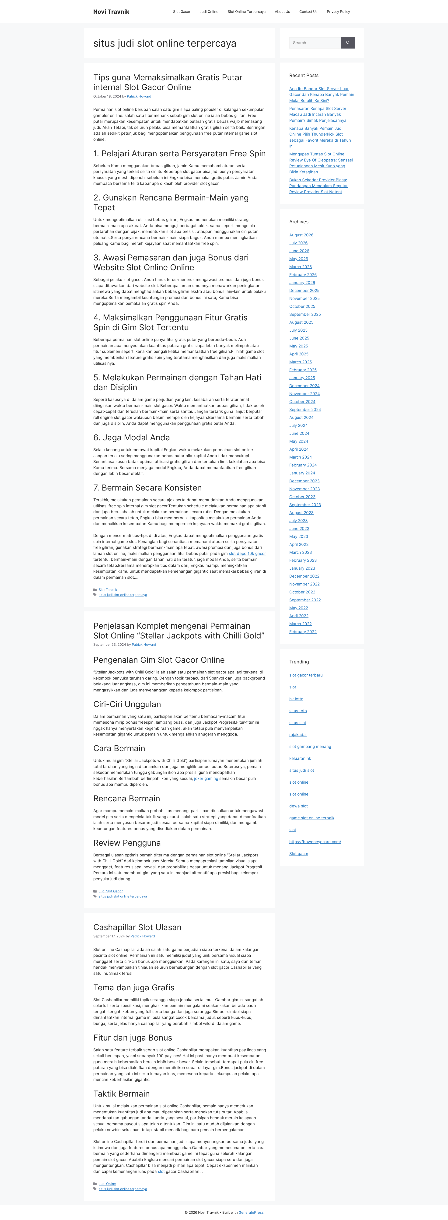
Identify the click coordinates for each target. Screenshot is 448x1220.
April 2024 (299, 449)
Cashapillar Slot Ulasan (137, 927)
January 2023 (302, 568)
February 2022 (303, 631)
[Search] (348, 43)
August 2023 (301, 512)
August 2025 (301, 322)
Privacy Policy (338, 11)
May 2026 (298, 258)
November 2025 (304, 298)
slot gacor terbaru (306, 675)
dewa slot (298, 806)
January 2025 (302, 377)
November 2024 (304, 393)
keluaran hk (300, 758)
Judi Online (209, 11)
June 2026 (299, 251)
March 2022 (300, 623)
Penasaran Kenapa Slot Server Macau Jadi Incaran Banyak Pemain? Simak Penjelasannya (317, 114)
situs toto (298, 710)
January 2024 (302, 473)
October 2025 (302, 306)
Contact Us (308, 11)
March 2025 (300, 362)
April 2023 (299, 544)
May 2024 (298, 441)
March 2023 (300, 552)
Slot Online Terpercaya (247, 11)
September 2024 (305, 409)
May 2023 (298, 536)
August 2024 (301, 417)
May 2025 (298, 346)
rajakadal (298, 734)
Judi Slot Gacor (111, 891)
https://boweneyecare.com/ (315, 841)
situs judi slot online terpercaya (123, 595)
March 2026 (300, 266)
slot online (298, 782)
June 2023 (299, 528)
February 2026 (303, 274)
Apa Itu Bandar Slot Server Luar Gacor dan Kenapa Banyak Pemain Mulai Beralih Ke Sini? (321, 94)
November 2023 (304, 489)
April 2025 (298, 354)
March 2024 (300, 457)
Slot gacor (298, 853)
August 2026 (301, 235)
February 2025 (303, 370)
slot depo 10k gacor (247, 553)
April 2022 (298, 616)
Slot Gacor (181, 11)
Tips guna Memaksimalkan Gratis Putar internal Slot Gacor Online (167, 82)
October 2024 (302, 401)
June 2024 (299, 433)
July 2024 (298, 425)
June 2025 (299, 338)
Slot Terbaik (108, 590)
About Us (282, 11)
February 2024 (303, 465)
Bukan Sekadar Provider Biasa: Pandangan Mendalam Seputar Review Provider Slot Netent (318, 186)
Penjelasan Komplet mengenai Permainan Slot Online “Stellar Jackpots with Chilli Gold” (178, 630)
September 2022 (305, 600)
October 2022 (302, 592)
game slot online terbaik (311, 818)
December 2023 (304, 481)
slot (161, 1171)
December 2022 (304, 576)
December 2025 (304, 290)
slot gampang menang (310, 746)
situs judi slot (301, 770)
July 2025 (298, 330)
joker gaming (206, 778)
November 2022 (304, 584)
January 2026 (302, 282)
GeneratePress (251, 1212)
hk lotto (296, 699)
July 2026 (298, 243)
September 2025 (305, 314)
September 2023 (305, 504)
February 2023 (303, 560)
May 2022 (298, 608)
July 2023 (298, 520)
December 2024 (304, 385)
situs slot (297, 722)
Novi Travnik (111, 11)
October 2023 (302, 496)
